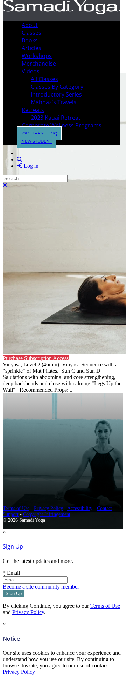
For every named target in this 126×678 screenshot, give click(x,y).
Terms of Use (16, 508)
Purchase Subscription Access (36, 358)
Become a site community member (41, 587)
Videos (31, 71)
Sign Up (13, 546)
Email (11, 573)
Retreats (33, 110)
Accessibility (79, 508)
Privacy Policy (48, 508)
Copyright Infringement (46, 514)
